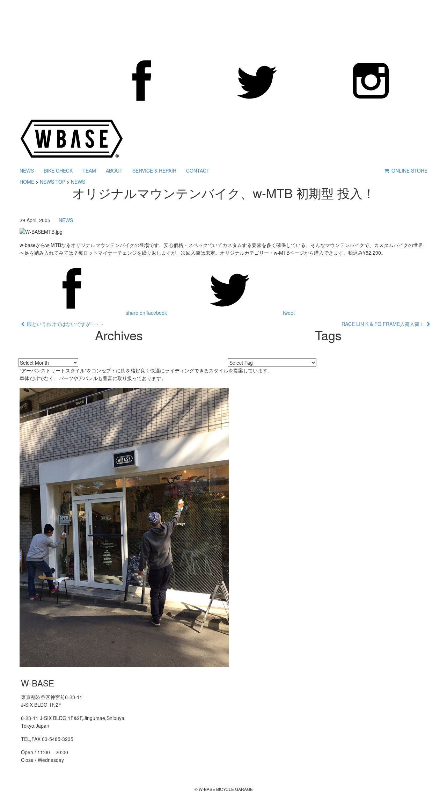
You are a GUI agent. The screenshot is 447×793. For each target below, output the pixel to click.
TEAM (89, 170)
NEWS (27, 170)
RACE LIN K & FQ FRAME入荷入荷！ (384, 323)
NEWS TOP (52, 181)
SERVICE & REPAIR (154, 170)
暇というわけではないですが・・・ (64, 323)
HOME (27, 181)
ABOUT (114, 170)
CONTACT (198, 170)
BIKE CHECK (58, 170)
